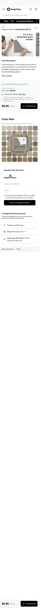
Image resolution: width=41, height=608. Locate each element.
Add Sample (31, 106)
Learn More (22, 94)
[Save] (36, 28)
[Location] (30, 9)
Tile (12, 21)
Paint (6, 21)
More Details (7, 76)
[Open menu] (3, 9)
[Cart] (35, 9)
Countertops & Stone (24, 21)
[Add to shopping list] (24, 139)
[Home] (15, 9)
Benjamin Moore (8, 29)
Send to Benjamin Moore (20, 203)
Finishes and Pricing (13, 225)
